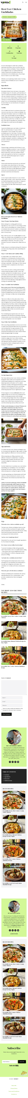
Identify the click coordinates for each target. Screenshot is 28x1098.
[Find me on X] (13, 762)
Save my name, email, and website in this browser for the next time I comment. (13, 709)
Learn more (14, 934)
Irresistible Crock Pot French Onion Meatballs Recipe (12, 883)
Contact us (14, 1094)
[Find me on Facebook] (10, 762)
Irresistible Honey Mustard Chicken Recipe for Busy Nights (13, 642)
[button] (22, 2)
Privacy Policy (14, 1088)
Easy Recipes (6, 40)
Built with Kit (14, 1065)
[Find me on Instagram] (15, 762)
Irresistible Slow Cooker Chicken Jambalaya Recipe (13, 667)
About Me (14, 1085)
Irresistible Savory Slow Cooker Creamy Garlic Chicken (13, 616)
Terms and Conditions (13, 1091)
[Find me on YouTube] (18, 762)
